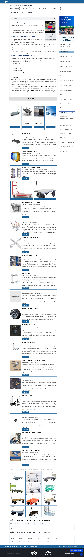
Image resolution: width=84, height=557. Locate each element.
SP (23, 523)
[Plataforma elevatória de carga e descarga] (33, 476)
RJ (15, 523)
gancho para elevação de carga (65, 140)
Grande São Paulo (41, 535)
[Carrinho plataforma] (22, 189)
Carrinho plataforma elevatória (66, 64)
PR (25, 523)
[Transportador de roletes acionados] (15, 212)
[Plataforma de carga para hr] (17, 476)
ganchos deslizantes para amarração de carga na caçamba (67, 143)
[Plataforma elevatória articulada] (17, 499)
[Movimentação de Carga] (6, 3)
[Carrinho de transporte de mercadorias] (15, 230)
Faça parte (47, 1)
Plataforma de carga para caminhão (66, 80)
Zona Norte (18, 535)
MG (17, 523)
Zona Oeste (24, 535)
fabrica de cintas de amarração (65, 133)
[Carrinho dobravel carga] (15, 352)
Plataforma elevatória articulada (66, 90)
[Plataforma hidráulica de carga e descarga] (49, 476)
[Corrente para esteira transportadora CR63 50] (15, 370)
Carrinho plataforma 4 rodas (65, 54)
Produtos (25, 1)
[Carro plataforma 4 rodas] (49, 488)
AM (46, 523)
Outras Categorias (67, 112)
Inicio (57, 546)
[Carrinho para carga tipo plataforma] (49, 511)
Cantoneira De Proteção (64, 149)
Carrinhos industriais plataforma (66, 66)
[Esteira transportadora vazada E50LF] (15, 460)
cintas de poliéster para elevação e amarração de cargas (66, 122)
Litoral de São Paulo (49, 535)
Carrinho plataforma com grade (66, 59)
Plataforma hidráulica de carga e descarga (66, 100)
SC (28, 523)
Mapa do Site (70, 546)
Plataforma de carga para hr (65, 83)
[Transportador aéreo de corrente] (15, 388)
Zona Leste (34, 535)
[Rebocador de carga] (15, 405)
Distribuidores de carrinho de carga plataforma (66, 75)
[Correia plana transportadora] (15, 425)
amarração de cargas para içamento (66, 118)
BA (36, 523)
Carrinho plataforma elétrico (54, 8)
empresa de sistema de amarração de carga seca (66, 130)
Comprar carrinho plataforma (65, 71)
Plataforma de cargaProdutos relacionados (67, 39)
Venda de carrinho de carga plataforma (65, 107)
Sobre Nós (65, 546)
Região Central (12, 535)
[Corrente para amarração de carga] (15, 247)
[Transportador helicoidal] (15, 334)
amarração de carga (63, 116)
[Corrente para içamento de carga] (15, 301)
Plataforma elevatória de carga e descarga (39, 8)
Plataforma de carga (63, 78)
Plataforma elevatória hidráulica (66, 97)
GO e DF (42, 523)
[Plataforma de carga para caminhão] (33, 499)
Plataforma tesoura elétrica (65, 103)
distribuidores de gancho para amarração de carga (65, 126)
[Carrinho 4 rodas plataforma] (17, 511)
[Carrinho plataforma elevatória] (33, 511)
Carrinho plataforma (24, 8)
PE (33, 523)
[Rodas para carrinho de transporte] (15, 318)
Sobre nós (33, 1)
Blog (41, 1)
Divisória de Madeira (63, 151)
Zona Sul (29, 535)
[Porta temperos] (15, 283)
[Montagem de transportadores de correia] (15, 442)
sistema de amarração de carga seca (66, 146)
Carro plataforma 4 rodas (64, 69)
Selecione (11, 523)
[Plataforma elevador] (49, 499)
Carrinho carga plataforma (65, 46)
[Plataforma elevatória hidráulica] (33, 488)
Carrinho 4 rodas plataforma (65, 44)
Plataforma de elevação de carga (66, 85)
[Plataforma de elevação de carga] (15, 265)
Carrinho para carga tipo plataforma (67, 49)
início (18, 1)
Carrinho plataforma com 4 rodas (66, 56)
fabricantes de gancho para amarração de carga (65, 136)
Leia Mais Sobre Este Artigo (33, 98)
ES (20, 523)
